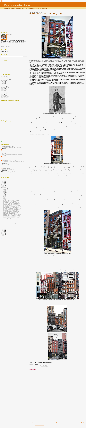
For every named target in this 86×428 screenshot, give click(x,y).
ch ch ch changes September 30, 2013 (8, 165)
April (4, 196)
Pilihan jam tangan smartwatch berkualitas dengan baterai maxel (12, 154)
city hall (2, 84)
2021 (3, 184)
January (4, 199)
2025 (3, 180)
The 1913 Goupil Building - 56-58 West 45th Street (11, 218)
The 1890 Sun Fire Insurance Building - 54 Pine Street (11, 217)
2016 (3, 228)
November (5, 189)
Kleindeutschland (4, 77)
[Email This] (42, 366)
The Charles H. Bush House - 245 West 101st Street (11, 219)
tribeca (2, 94)
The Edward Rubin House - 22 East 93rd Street (10, 210)
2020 (3, 185)
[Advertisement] (39, 412)
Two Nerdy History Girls (6, 156)
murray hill (3, 91)
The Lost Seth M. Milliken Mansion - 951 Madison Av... (11, 220)
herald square (3, 89)
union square (3, 95)
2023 (3, 182)
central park (3, 81)
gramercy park (3, 86)
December (5, 188)
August (4, 192)
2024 (3, 181)
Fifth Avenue (3, 76)
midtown (2, 90)
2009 (3, 235)
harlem (2, 88)
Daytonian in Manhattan (17, 5)
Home (57, 422)
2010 (3, 234)
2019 (3, 186)
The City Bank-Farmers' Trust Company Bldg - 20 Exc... (12, 223)
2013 (3, 231)
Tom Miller (10, 34)
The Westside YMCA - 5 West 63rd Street (9, 201)
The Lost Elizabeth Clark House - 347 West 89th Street (12, 208)
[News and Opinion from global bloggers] (5, 241)
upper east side (4, 96)
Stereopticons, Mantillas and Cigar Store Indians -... (11, 204)
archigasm (4, 153)
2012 (3, 232)
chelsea (2, 82)
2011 (3, 233)
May (4, 195)
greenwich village (4, 87)
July (3, 193)
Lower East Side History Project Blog (9, 160)
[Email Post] (40, 365)
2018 (3, 187)
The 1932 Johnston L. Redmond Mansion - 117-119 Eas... (12, 206)
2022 (3, 183)
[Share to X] (44, 366)
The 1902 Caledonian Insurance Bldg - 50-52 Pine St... (11, 205)
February (4, 198)
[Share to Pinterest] (47, 366)
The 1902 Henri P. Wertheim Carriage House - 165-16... (12, 203)
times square (3, 93)
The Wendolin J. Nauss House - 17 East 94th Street (11, 216)
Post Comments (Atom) (39, 425)
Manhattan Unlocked (6, 168)
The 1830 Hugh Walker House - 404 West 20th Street (11, 221)
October (4, 190)
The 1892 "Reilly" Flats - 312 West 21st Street (10, 222)
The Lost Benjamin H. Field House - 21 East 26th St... (11, 202)
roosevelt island (4, 92)
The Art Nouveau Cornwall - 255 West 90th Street (11, 207)
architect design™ (5, 149)
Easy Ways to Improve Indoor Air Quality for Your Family (11, 147)
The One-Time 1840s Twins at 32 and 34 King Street (11, 209)
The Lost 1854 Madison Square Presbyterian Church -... (12, 214)
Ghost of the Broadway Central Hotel (8, 169)
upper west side (4, 97)
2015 (3, 229)
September (5, 191)
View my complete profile (5, 46)
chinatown (3, 83)
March (4, 197)
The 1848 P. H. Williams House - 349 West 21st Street (11, 215)
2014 (3, 230)
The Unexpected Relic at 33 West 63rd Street (10, 213)
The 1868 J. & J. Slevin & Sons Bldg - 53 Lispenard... (11, 200)
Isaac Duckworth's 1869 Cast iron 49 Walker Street (11, 211)
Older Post (83, 422)
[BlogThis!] (43, 366)
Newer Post (31, 422)
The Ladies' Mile (4, 78)
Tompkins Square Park (5, 79)
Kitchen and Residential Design (8, 146)
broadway (3, 80)
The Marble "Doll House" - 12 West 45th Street (10, 212)
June (4, 194)
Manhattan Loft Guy (6, 164)
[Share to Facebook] (46, 366)
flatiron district (3, 85)
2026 (3, 179)
